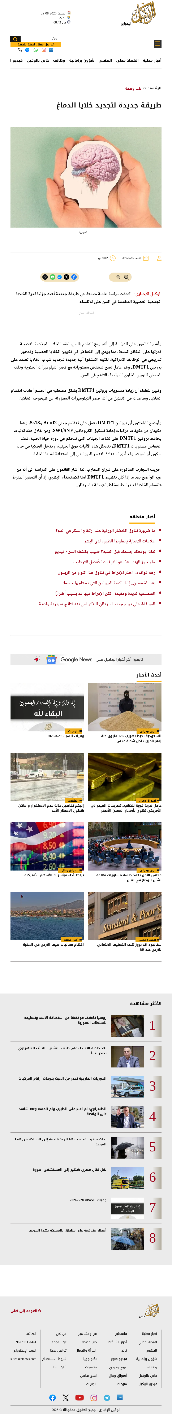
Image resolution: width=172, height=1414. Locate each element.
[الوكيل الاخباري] (149, 1311)
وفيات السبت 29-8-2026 (66, 736)
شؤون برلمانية (81, 60)
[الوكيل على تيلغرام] (107, 1398)
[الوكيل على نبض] (120, 1397)
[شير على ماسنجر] (59, 277)
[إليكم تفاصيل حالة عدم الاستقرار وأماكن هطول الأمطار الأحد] (47, 777)
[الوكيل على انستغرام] (93, 1398)
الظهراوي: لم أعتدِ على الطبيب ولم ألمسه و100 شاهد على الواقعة (63, 1111)
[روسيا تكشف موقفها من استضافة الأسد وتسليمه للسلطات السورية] (127, 1026)
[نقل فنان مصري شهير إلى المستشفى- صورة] (127, 1178)
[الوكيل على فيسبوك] (52, 1398)
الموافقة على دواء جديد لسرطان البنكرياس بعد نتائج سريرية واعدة (97, 604)
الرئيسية (154, 88)
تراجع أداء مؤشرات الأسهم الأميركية (54, 875)
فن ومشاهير (87, 1333)
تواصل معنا (58, 1350)
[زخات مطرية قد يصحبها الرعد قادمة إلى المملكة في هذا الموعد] (127, 1148)
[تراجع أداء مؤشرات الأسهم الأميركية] (47, 846)
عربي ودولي (148, 731)
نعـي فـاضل (88, 1375)
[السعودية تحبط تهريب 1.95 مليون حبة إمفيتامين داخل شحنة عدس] (125, 707)
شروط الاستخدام (54, 1359)
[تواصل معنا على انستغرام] (44, 50)
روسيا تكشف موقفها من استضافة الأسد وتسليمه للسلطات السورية (65, 1020)
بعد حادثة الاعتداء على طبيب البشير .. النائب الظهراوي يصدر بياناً (62, 1051)
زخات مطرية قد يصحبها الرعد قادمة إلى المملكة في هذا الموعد (61, 1142)
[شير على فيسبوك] (74, 277)
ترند (124, 1350)
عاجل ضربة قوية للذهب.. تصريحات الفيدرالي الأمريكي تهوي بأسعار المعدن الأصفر (126, 808)
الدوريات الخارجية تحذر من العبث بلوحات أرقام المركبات (62, 1078)
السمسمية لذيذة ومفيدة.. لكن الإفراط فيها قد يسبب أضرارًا (105, 594)
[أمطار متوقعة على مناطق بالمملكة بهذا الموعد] (127, 1239)
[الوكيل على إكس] (66, 1398)
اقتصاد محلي (127, 60)
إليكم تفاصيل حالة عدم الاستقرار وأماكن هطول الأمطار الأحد (51, 808)
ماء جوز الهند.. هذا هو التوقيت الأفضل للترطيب (114, 562)
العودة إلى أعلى (24, 1311)
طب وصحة (133, 88)
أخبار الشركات (117, 1342)
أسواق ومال (147, 800)
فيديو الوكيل (147, 1384)
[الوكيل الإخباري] (139, 16)
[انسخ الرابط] (45, 277)
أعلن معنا (59, 1367)
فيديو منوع (119, 1359)
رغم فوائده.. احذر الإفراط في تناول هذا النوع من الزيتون (106, 573)
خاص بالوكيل (38, 60)
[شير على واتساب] (52, 277)
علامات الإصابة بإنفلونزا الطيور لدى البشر (119, 541)
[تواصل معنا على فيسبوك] (27, 50)
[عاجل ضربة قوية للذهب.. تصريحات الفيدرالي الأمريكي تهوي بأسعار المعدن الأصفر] (125, 777)
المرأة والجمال (86, 1350)
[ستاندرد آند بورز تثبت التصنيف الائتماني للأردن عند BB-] (125, 916)
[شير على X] (66, 277)
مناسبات (91, 1367)
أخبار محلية (152, 60)
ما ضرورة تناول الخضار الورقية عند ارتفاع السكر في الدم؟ (105, 531)
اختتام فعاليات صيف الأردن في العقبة (53, 945)
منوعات (122, 1384)
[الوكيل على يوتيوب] (79, 1398)
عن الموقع (58, 1342)
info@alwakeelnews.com (23, 1359)
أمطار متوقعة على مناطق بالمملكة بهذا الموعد (68, 1230)
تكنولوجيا (90, 1359)
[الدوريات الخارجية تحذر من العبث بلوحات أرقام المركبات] (127, 1087)
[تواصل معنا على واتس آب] (36, 50)
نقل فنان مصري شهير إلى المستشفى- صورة (70, 1169)
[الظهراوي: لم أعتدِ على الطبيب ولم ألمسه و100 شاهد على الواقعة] (127, 1117)
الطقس (105, 60)
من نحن (61, 1333)
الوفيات (73, 731)
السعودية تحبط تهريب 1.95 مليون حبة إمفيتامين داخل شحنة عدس (131, 739)
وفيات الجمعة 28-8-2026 (88, 1200)
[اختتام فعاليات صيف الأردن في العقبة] (47, 916)
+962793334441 (25, 1342)
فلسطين (121, 1333)
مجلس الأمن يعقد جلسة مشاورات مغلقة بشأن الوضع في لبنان (129, 878)
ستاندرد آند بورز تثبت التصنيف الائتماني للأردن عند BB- (129, 947)
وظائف (59, 60)
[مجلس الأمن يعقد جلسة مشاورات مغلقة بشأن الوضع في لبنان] (125, 846)
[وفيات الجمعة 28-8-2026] (127, 1208)
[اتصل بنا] (20, 50)
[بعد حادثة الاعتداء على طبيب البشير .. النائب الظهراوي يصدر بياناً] (127, 1056)
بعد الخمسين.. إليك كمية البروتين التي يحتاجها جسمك (108, 583)
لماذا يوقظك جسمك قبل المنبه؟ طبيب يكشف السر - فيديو (105, 552)
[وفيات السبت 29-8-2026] (47, 707)
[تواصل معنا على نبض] (51, 50)
